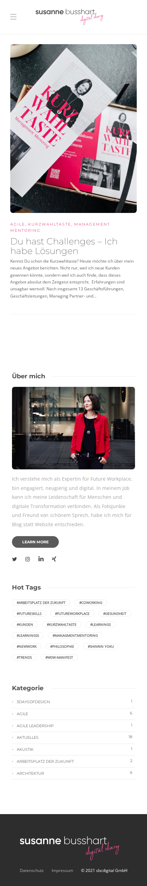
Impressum (62, 870)
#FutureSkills (29, 613)
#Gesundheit (114, 613)
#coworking (90, 602)
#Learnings (100, 624)
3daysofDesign (74, 701)
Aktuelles (74, 737)
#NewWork (27, 646)
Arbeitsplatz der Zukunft (74, 761)
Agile (17, 224)
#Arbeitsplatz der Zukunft (41, 602)
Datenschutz (32, 870)
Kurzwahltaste (49, 224)
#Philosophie (62, 646)
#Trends (24, 657)
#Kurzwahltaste (62, 624)
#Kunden (25, 624)
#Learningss (28, 635)
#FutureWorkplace (72, 613)
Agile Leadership (74, 725)
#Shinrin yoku (101, 646)
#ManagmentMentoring (75, 635)
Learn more (35, 542)
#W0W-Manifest (59, 657)
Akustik (74, 749)
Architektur (74, 773)
